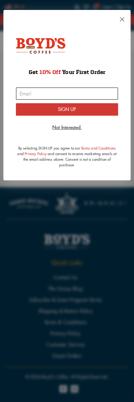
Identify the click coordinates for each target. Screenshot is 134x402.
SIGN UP (67, 109)
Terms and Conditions (98, 148)
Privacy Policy (36, 153)
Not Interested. (67, 127)
